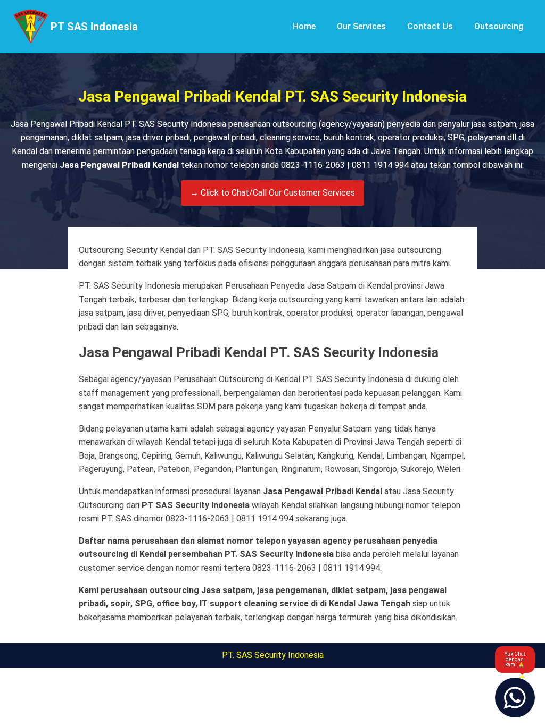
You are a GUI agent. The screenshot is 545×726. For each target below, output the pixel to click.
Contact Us (430, 26)
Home (304, 26)
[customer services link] (515, 697)
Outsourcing (499, 26)
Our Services (361, 26)
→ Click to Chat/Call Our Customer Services (272, 193)
